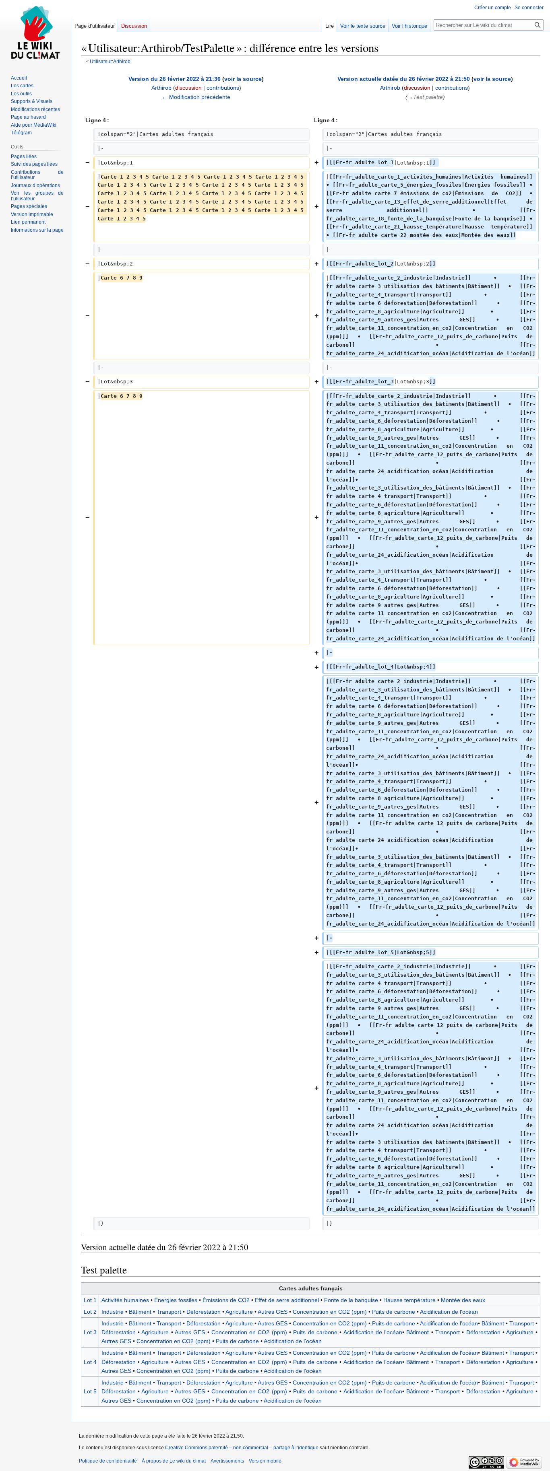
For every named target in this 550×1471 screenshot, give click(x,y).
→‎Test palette (425, 97)
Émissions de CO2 (226, 1300)
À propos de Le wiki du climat (174, 1461)
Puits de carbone (393, 1311)
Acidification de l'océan (449, 1311)
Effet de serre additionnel (287, 1300)
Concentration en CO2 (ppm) (330, 1311)
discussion (188, 87)
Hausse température (409, 1300)
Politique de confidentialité (108, 1461)
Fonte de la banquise (351, 1300)
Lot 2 (90, 1311)
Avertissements (227, 1461)
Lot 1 (90, 1300)
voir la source (243, 79)
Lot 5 (90, 1391)
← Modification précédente (196, 97)
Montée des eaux (463, 1300)
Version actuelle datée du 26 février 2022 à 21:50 (403, 79)
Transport (169, 1311)
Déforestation (203, 1311)
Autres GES (272, 1311)
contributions (223, 87)
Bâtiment (140, 1311)
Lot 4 (90, 1362)
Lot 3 (90, 1332)
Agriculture (239, 1311)
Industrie (112, 1311)
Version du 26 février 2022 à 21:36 (174, 79)
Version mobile (265, 1461)
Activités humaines (125, 1300)
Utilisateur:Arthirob (110, 61)
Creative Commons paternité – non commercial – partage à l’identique (241, 1447)
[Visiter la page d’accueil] (35, 32)
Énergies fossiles (175, 1300)
